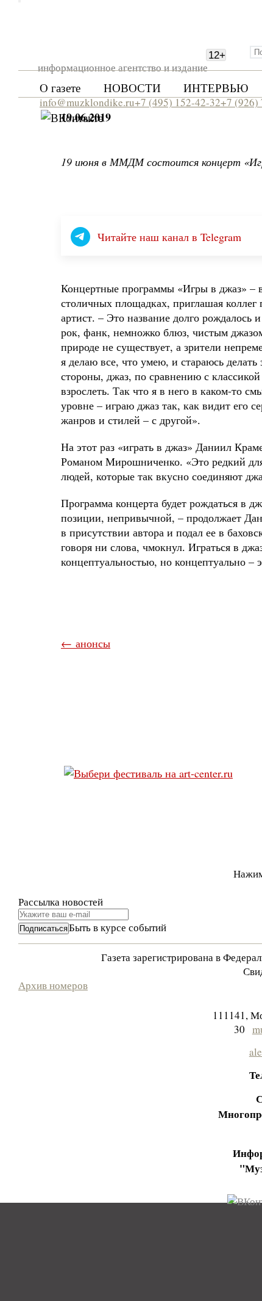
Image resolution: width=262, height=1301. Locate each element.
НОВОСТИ (132, 87)
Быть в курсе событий (117, 927)
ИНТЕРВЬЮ (216, 87)
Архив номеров (53, 985)
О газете (60, 87)
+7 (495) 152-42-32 (178, 102)
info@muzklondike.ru (87, 102)
